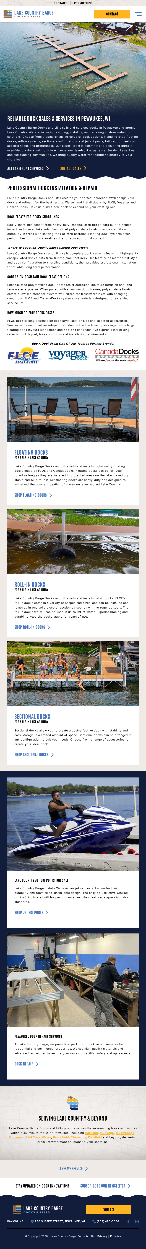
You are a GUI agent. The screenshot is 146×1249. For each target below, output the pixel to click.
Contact (60, 2)
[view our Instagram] (137, 1221)
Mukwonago (125, 1133)
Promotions (83, 2)
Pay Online (15, 1221)
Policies (115, 1236)
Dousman (16, 1137)
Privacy (102, 1236)
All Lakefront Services (25, 168)
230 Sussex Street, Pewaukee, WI (60, 1221)
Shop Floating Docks (30, 495)
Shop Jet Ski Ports (28, 912)
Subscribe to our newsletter (102, 1186)
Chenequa (78, 1137)
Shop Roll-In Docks (29, 627)
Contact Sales (70, 168)
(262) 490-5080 (108, 1221)
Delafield (95, 1137)
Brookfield (61, 1137)
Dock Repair (23, 1064)
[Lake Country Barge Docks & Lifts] (28, 14)
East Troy (32, 1137)
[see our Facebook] (128, 1221)
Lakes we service (70, 1168)
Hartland (91, 1133)
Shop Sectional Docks (31, 754)
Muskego (107, 1133)
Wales (46, 1137)
